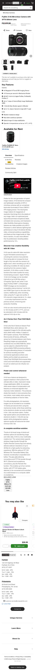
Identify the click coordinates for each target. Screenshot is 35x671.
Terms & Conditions (9, 656)
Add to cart (20, 546)
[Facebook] (28, 555)
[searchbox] (17, 8)
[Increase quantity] (9, 546)
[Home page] (12, 3)
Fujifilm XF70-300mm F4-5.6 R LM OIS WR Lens (7, 485)
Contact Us (17, 609)
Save (29, 30)
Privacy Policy (19, 656)
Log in (28, 3)
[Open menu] (3, 3)
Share (8, 30)
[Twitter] (21, 555)
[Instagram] (25, 555)
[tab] (8, 155)
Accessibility (27, 656)
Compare (19, 30)
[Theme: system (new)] (21, 3)
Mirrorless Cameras (9, 13)
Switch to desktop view (17, 667)
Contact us (5, 79)
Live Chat (7, 604)
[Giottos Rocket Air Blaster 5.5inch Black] (15, 513)
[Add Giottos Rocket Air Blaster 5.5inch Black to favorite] (27, 506)
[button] (32, 3)
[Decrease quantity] (4, 546)
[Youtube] (32, 555)
